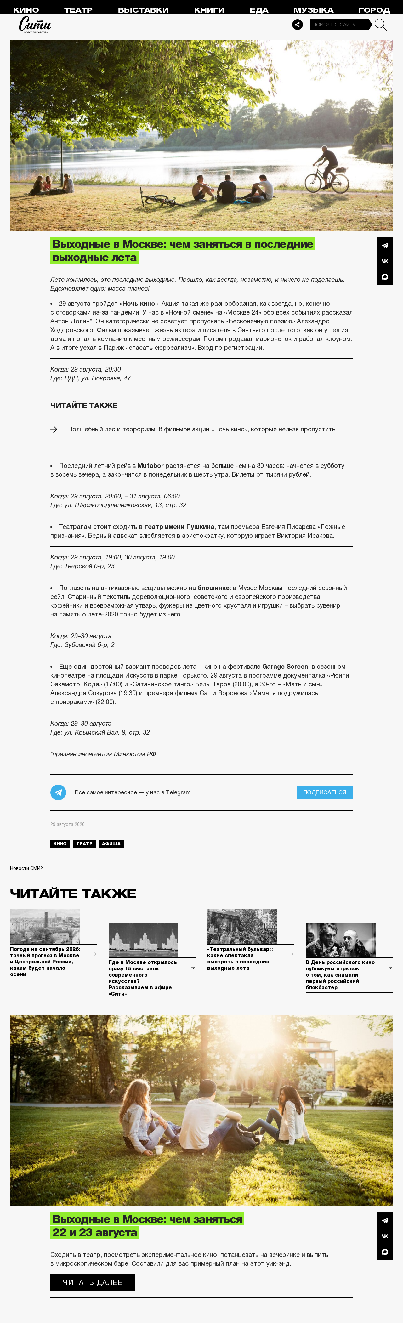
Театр (78, 10)
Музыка (313, 10)
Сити (35, 24)
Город (374, 10)
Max (385, 277)
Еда (259, 10)
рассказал (337, 312)
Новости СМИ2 (26, 868)
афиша (111, 843)
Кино (26, 10)
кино (60, 843)
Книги (209, 10)
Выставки (143, 10)
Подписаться (324, 792)
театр (84, 843)
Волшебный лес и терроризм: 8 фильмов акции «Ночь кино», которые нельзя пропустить (201, 429)
